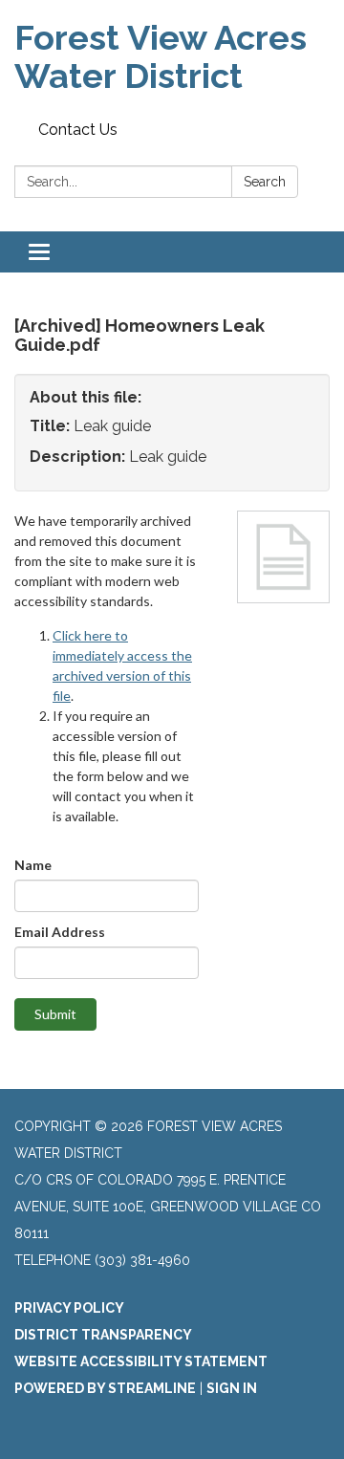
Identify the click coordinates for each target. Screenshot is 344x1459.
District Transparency (103, 1334)
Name (33, 865)
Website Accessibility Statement (141, 1361)
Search (265, 181)
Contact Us (78, 129)
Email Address (59, 932)
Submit (55, 1014)
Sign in (231, 1388)
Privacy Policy (69, 1308)
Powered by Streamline (105, 1388)
